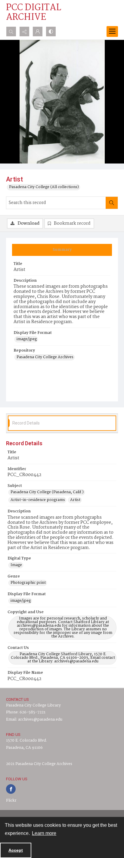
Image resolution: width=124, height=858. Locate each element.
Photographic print (28, 583)
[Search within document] (112, 203)
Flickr (11, 800)
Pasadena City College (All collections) (44, 187)
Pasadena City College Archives (45, 357)
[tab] (62, 250)
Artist (75, 500)
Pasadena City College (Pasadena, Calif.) (47, 492)
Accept (15, 850)
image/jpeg (27, 339)
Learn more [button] (44, 833)
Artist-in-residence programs (38, 500)
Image (16, 565)
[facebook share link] (11, 789)
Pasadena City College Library (33, 705)
